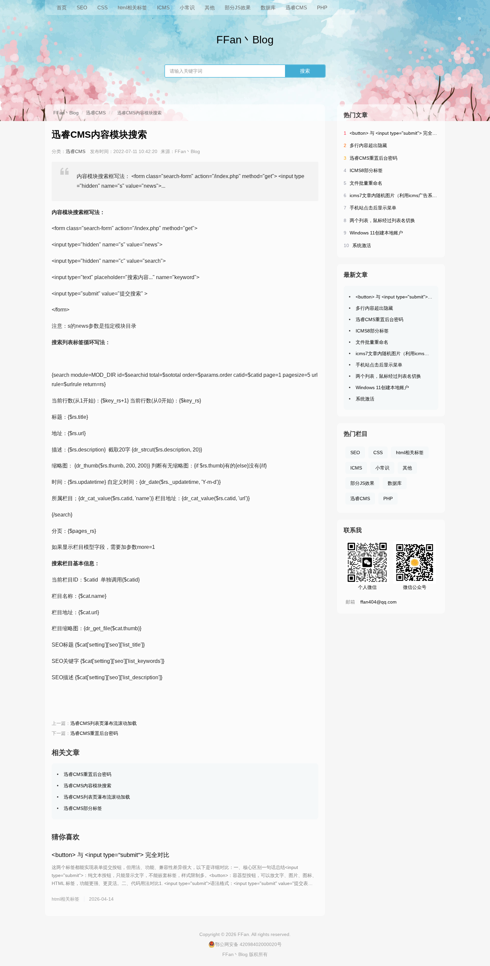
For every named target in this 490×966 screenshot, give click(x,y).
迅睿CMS (296, 7)
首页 (62, 7)
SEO (82, 7)
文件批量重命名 (366, 183)
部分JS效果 (238, 7)
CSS (102, 7)
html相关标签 (132, 7)
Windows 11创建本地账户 (376, 232)
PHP (322, 7)
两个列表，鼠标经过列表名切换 (382, 220)
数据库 (268, 7)
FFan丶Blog (66, 112)
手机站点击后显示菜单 (373, 207)
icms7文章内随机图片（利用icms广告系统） (396, 195)
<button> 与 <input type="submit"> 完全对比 (110, 855)
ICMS (163, 7)
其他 (210, 7)
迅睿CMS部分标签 (83, 808)
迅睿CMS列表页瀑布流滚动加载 (103, 723)
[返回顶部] (476, 862)
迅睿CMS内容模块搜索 (87, 785)
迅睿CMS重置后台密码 (94, 733)
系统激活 (361, 245)
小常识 (187, 7)
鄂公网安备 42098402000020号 (248, 944)
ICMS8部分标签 (366, 170)
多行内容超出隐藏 (368, 145)
